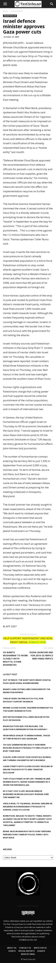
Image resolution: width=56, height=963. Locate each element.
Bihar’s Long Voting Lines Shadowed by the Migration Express (26, 691)
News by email (28, 954)
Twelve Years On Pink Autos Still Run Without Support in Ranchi (23, 700)
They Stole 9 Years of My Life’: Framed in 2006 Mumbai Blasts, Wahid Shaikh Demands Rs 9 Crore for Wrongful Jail (26, 781)
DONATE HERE (37, 642)
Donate (41, 951)
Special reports (26, 951)
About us (11, 948)
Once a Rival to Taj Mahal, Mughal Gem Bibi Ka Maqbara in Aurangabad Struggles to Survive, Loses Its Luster (27, 806)
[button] (52, 4)
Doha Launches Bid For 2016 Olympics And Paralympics (41, 655)
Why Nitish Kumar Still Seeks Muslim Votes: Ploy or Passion (26, 718)
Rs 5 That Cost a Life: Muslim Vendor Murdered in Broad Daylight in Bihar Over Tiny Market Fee (26, 794)
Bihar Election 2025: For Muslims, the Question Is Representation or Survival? (25, 728)
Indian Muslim (17, 11)
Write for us (40, 948)
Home (5, 11)
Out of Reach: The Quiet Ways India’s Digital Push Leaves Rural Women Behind (27, 681)
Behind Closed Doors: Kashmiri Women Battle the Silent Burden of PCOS (28, 709)
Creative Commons (43, 930)
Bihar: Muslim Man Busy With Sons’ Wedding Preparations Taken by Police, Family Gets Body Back (27, 834)
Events (12, 951)
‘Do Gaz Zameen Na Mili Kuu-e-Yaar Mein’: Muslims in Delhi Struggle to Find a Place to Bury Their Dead (27, 747)
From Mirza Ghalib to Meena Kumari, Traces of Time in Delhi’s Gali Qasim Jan (26, 737)
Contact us (25, 948)
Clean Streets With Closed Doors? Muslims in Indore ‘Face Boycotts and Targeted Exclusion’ (28, 769)
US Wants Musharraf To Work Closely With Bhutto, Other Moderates (15, 658)
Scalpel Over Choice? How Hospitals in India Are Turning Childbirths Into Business (27, 759)
